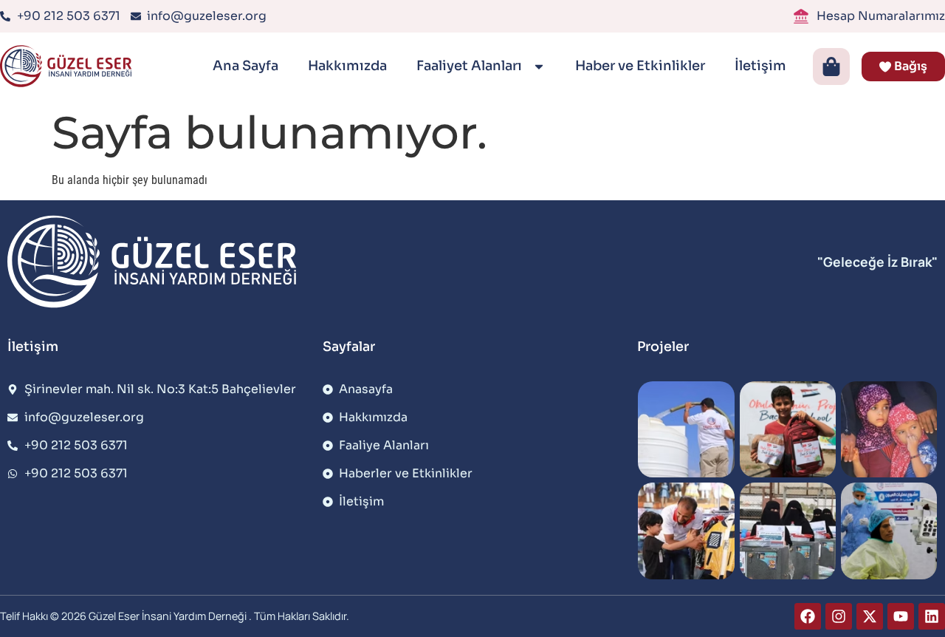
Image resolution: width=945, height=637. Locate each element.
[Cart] (831, 66)
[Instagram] (838, 616)
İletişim (760, 66)
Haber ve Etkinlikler (640, 66)
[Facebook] (807, 616)
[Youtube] (900, 616)
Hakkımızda (347, 66)
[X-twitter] (869, 616)
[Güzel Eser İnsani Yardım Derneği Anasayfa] (69, 66)
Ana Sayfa (245, 66)
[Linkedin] (931, 616)
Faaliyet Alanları (470, 66)
